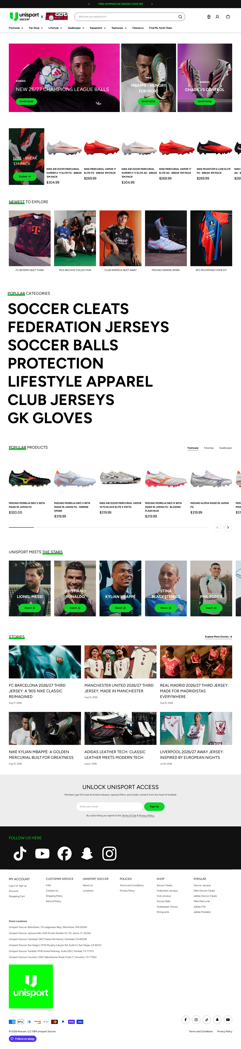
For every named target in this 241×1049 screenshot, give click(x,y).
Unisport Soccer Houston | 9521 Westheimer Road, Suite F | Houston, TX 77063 (53, 957)
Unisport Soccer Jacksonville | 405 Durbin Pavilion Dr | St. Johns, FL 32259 (50, 933)
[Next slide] (228, 527)
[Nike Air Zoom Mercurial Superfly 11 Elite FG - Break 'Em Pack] (64, 146)
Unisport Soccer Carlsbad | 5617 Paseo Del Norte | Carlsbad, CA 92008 (48, 939)
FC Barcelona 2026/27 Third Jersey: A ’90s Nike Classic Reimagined (37, 691)
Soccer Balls (63, 345)
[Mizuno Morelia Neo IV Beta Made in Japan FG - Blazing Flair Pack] (166, 477)
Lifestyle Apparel (80, 381)
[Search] (180, 17)
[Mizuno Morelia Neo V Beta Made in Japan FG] (30, 477)
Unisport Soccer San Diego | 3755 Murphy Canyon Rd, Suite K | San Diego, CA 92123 (55, 945)
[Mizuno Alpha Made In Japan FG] (211, 477)
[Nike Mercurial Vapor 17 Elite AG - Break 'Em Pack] (177, 146)
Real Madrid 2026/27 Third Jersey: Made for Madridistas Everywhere (194, 691)
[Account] (217, 17)
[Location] (209, 17)
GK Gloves (50, 418)
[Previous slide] (217, 527)
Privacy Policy (224, 1031)
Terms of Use (129, 815)
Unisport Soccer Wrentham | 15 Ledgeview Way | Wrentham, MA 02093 (48, 927)
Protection (56, 363)
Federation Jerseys (88, 327)
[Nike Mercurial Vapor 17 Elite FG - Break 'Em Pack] (101, 146)
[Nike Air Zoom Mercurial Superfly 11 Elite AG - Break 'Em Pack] (139, 146)
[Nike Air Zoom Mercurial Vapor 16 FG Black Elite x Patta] (120, 477)
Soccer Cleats (68, 309)
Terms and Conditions (201, 1031)
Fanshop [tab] (209, 447)
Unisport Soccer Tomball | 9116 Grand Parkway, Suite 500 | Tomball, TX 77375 (51, 951)
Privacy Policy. (147, 815)
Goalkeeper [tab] (225, 447)
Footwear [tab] (193, 447)
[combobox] (129, 17)
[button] (89, 4)
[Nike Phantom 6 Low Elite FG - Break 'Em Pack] (214, 146)
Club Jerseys (61, 400)
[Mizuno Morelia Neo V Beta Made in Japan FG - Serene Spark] (75, 477)
